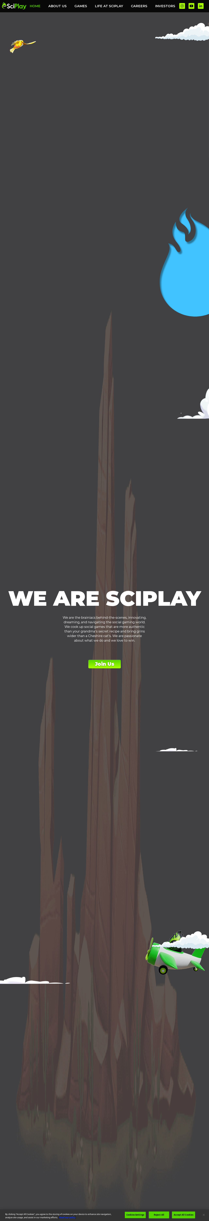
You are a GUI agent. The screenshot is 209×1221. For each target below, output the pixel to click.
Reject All (159, 1214)
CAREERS (139, 6)
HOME (35, 6)
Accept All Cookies (183, 1214)
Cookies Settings (135, 1214)
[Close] (203, 1214)
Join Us (104, 664)
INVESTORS (165, 6)
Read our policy (67, 1217)
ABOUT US (57, 6)
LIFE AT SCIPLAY (109, 6)
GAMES (80, 6)
